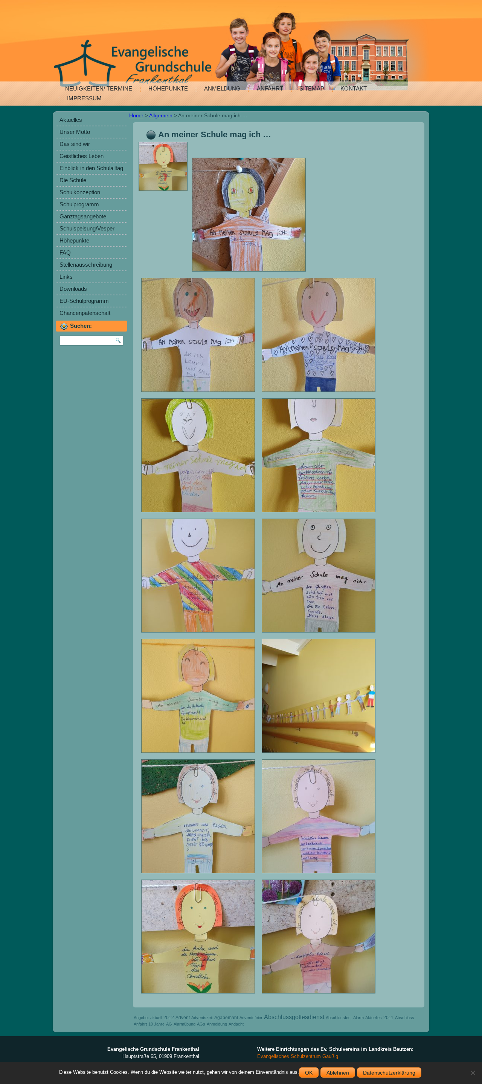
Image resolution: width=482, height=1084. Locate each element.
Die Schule (72, 180)
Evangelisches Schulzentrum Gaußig (297, 1056)
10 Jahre (156, 1024)
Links (66, 276)
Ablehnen (337, 1073)
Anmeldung (222, 88)
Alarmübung (184, 1024)
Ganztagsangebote (82, 216)
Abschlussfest (339, 1017)
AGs (201, 1024)
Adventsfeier (250, 1017)
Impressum (84, 98)
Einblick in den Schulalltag (91, 168)
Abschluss (404, 1017)
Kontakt (353, 88)
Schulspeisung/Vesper (86, 228)
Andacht (236, 1024)
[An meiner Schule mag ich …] (164, 191)
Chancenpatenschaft (84, 313)
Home (136, 115)
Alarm (358, 1017)
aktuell (156, 1017)
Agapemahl (226, 1017)
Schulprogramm (79, 204)
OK (309, 1073)
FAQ (65, 252)
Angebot (141, 1017)
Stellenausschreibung (85, 264)
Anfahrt (270, 88)
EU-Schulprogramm (84, 301)
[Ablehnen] (472, 1072)
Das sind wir (74, 144)
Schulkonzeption (79, 192)
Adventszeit (202, 1017)
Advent (182, 1017)
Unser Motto (74, 132)
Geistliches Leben (81, 156)
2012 (168, 1017)
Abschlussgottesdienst (294, 1017)
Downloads (73, 289)
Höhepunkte (168, 88)
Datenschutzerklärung (389, 1073)
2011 (388, 1017)
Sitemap (311, 88)
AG (169, 1024)
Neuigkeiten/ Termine (98, 88)
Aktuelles (70, 120)
